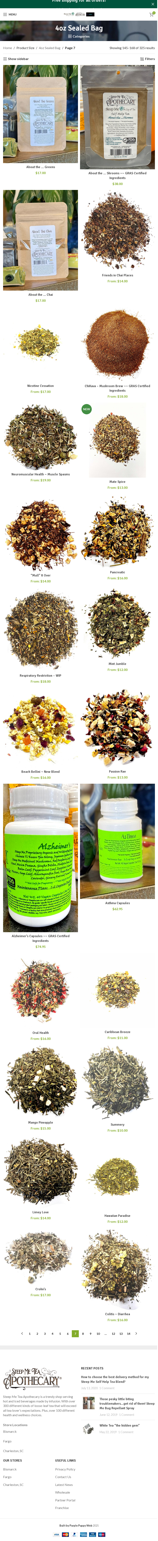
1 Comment (107, 1388)
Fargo (7, 1441)
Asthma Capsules (117, 903)
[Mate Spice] (117, 440)
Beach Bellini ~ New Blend (40, 772)
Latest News (64, 1485)
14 (128, 1333)
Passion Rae (117, 771)
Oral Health (41, 1033)
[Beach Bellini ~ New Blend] (40, 728)
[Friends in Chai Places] (117, 230)
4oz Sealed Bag (49, 48)
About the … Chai (40, 295)
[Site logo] (79, 14)
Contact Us (63, 1477)
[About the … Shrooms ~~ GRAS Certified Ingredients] (117, 117)
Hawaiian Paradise (117, 1216)
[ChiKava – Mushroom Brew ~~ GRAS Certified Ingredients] (117, 344)
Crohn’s (40, 1289)
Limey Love (41, 1212)
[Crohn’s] (40, 1256)
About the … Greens (40, 167)
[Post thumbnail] (88, 1407)
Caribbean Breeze (117, 1032)
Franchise (62, 1508)
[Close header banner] (153, 4)
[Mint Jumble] (117, 624)
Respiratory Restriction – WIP (40, 676)
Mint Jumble (117, 664)
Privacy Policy (65, 1469)
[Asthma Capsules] (117, 841)
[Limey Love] (40, 1172)
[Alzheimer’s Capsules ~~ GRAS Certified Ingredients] (40, 858)
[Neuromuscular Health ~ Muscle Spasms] (40, 436)
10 (98, 1333)
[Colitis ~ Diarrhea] (117, 1269)
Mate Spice (117, 482)
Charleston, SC (13, 1451)
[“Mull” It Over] (40, 532)
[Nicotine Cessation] (40, 344)
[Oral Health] (40, 991)
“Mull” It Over (41, 575)
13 (121, 1333)
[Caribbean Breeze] (117, 990)
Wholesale (62, 1492)
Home (7, 48)
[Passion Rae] (117, 727)
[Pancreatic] (117, 531)
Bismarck (10, 1431)
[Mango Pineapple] (40, 1081)
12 (113, 1333)
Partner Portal (65, 1500)
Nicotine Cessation (40, 386)
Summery (117, 1125)
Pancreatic (117, 572)
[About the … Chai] (40, 240)
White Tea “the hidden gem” (120, 1425)
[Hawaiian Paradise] (117, 1174)
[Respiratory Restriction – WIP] (40, 630)
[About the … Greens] (40, 114)
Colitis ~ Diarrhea (117, 1314)
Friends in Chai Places (117, 275)
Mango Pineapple (40, 1122)
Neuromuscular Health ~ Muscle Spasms (41, 474)
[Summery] (117, 1082)
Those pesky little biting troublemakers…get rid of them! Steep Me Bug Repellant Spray (127, 1403)
